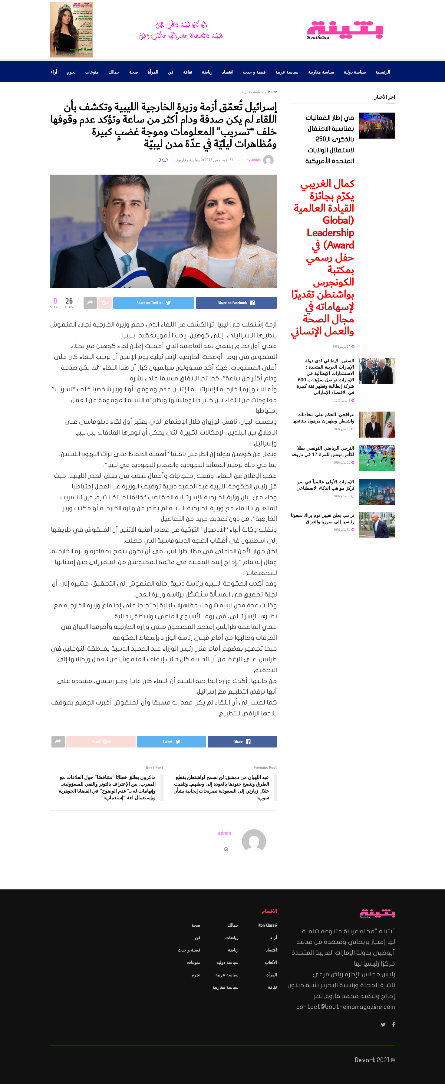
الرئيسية (383, 72)
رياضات (232, 937)
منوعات (92, 72)
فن (170, 72)
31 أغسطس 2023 (219, 160)
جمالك (114, 72)
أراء (54, 72)
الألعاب (271, 962)
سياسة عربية (286, 72)
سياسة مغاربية (321, 72)
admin (256, 160)
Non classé (268, 925)
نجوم (71, 72)
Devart (365, 1060)
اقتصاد (227, 72)
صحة (133, 72)
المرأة (153, 72)
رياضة (207, 72)
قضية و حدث (254, 72)
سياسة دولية (355, 72)
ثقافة (187, 72)
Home (272, 92)
